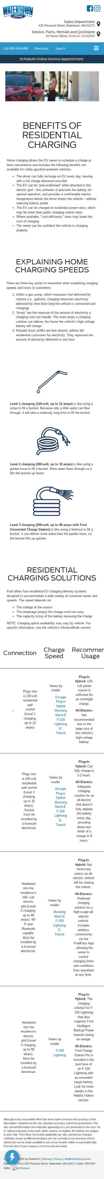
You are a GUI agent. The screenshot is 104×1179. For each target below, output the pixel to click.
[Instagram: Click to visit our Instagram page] (97, 9)
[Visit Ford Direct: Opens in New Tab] (21, 1168)
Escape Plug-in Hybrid (60, 701)
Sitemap (47, 1158)
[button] (15, 48)
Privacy (58, 1158)
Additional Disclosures (78, 1158)
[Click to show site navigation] (96, 48)
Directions (41, 48)
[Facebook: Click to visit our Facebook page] (90, 9)
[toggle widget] (12, 1157)
